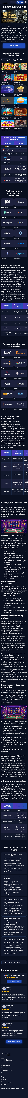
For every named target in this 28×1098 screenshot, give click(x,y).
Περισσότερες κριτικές (14, 1041)
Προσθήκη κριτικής (14, 981)
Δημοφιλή (3, 59)
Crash (18, 59)
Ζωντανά (11, 59)
